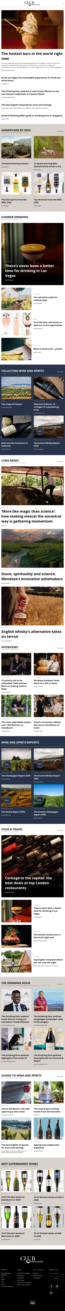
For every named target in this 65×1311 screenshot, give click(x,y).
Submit (56, 1278)
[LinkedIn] (51, 1293)
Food (2, 1282)
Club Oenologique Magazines (6, 1274)
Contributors (20, 1275)
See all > (60, 131)
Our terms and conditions (24, 1282)
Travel (3, 1284)
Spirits (3, 1279)
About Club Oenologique (23, 1273)
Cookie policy (20, 1278)
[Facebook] (51, 1286)
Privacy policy (21, 1280)
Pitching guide (37, 1278)
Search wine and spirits (7, 1286)
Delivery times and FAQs (23, 1285)
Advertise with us (37, 1275)
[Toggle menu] (63, 3)
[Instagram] (57, 1286)
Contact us (36, 1273)
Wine (2, 1277)
